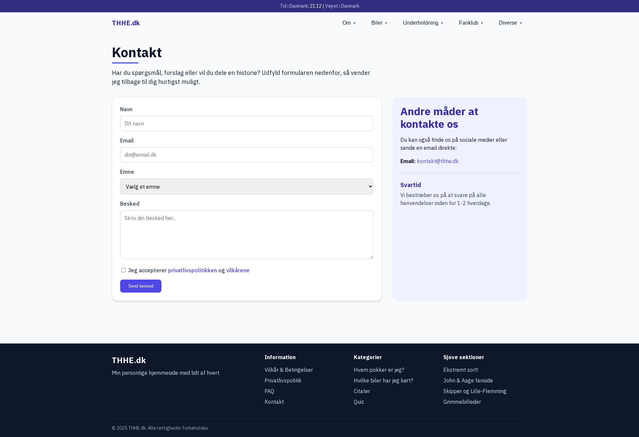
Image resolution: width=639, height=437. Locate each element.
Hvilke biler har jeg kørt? (383, 380)
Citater (362, 391)
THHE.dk (126, 22)
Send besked (140, 286)
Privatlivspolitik (283, 380)
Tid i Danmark (294, 6)
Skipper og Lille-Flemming (475, 391)
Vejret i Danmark (342, 6)
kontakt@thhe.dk (438, 161)
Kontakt (274, 401)
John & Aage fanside (468, 380)
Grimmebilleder (462, 401)
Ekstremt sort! (460, 369)
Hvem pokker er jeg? (379, 369)
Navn (126, 109)
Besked (129, 203)
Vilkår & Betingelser (289, 369)
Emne (127, 171)
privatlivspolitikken (192, 270)
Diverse (510, 23)
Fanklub (471, 23)
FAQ (269, 391)
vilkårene (238, 270)
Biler (379, 23)
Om (348, 23)
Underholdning (423, 23)
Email (127, 140)
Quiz (359, 401)
